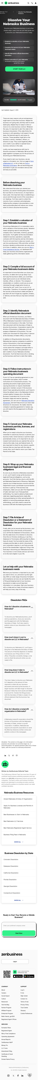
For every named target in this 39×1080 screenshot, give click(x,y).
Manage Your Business (4, 12)
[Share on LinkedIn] (6, 756)
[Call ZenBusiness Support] (32, 3)
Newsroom (4, 1001)
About (3, 990)
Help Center (24, 996)
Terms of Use (24, 1001)
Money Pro (4, 1045)
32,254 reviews (22, 99)
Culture (3, 999)
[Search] (28, 3)
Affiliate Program (6, 1010)
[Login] (36, 3)
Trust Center (24, 1007)
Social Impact (5, 996)
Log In (15, 961)
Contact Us (24, 999)
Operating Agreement (7, 1036)
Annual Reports (5, 1039)
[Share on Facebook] (13, 756)
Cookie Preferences (26, 1013)
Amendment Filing (6, 1051)
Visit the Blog (5, 1004)
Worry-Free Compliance (8, 1033)
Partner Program (6, 1007)
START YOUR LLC (19, 69)
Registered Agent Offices (8, 1019)
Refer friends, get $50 (8, 1016)
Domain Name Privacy (8, 1059)
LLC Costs (4, 1048)
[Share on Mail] (17, 756)
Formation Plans (6, 1027)
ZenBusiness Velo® (7, 1042)
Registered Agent (6, 1030)
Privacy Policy (25, 1004)
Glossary (23, 1010)
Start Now (18, 933)
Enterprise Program (7, 1013)
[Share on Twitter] (10, 756)
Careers (3, 993)
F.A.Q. (22, 993)
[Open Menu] (2, 3)
